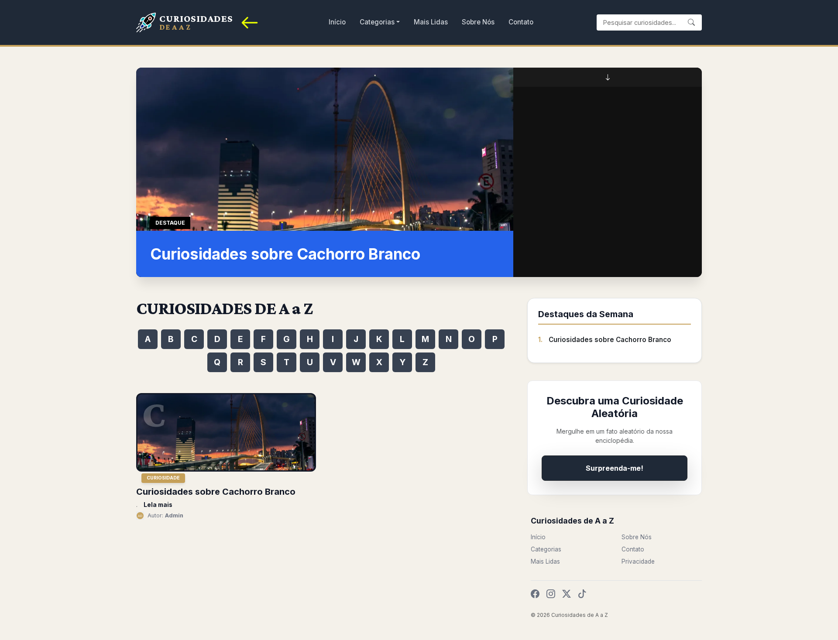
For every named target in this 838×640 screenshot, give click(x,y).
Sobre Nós (478, 22)
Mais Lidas (431, 22)
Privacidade (638, 561)
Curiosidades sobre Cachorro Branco (610, 339)
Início (337, 22)
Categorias (377, 22)
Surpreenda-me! (614, 468)
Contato (520, 22)
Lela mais (158, 504)
